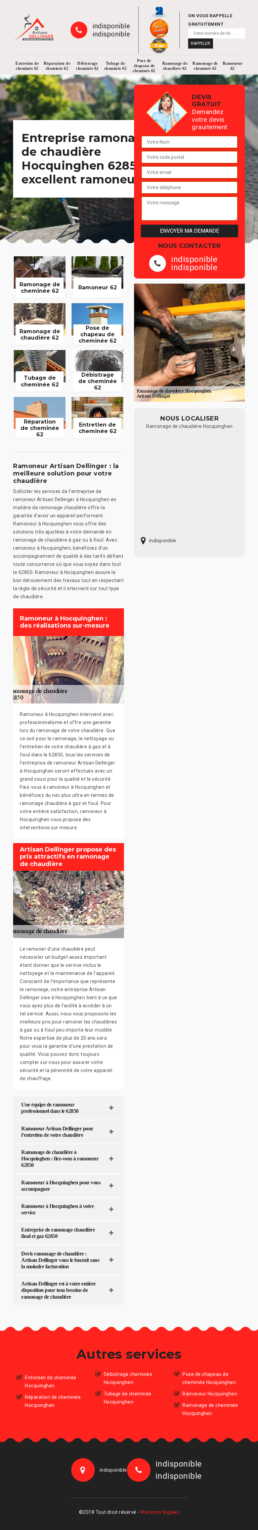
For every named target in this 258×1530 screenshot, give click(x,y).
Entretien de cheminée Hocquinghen (51, 1381)
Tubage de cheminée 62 (115, 66)
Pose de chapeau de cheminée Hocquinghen (209, 1378)
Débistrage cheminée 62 (87, 66)
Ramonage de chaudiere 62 (175, 66)
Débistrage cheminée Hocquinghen (128, 1378)
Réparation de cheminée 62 (57, 66)
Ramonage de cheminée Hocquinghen (210, 1409)
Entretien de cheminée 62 (27, 66)
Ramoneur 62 (233, 66)
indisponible (111, 26)
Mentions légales (159, 1512)
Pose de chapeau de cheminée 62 (144, 65)
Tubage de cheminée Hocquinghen (128, 1398)
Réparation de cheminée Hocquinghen (53, 1401)
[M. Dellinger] (33, 27)
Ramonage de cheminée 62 (205, 66)
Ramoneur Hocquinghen (209, 1393)
